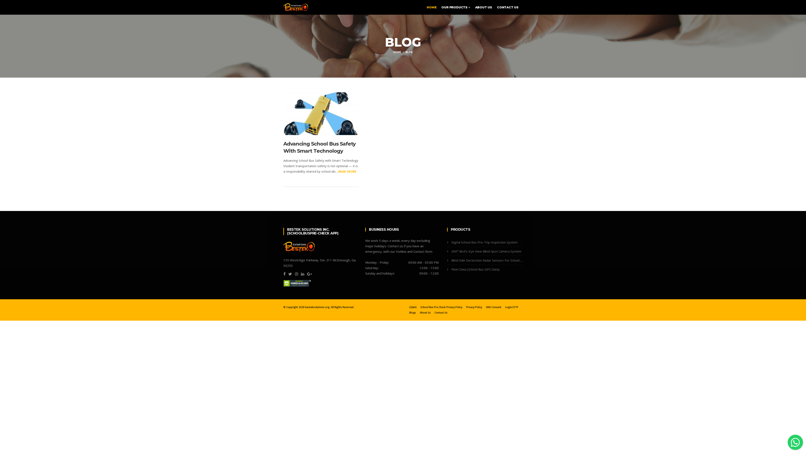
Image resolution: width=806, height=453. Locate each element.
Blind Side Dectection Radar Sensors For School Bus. (488, 260)
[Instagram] (296, 274)
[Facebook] (284, 274)
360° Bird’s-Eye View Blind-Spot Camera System (486, 251)
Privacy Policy (474, 307)
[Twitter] (290, 274)
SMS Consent (493, 307)
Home (431, 7)
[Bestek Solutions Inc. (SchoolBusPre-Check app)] (295, 7)
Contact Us (507, 7)
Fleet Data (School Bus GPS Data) (475, 269)
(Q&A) (413, 307)
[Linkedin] (302, 274)
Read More (347, 171)
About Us (483, 7)
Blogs (412, 312)
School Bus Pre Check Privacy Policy (441, 307)
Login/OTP (511, 307)
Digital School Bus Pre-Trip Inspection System (484, 242)
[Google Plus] (309, 274)
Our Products (454, 7)
